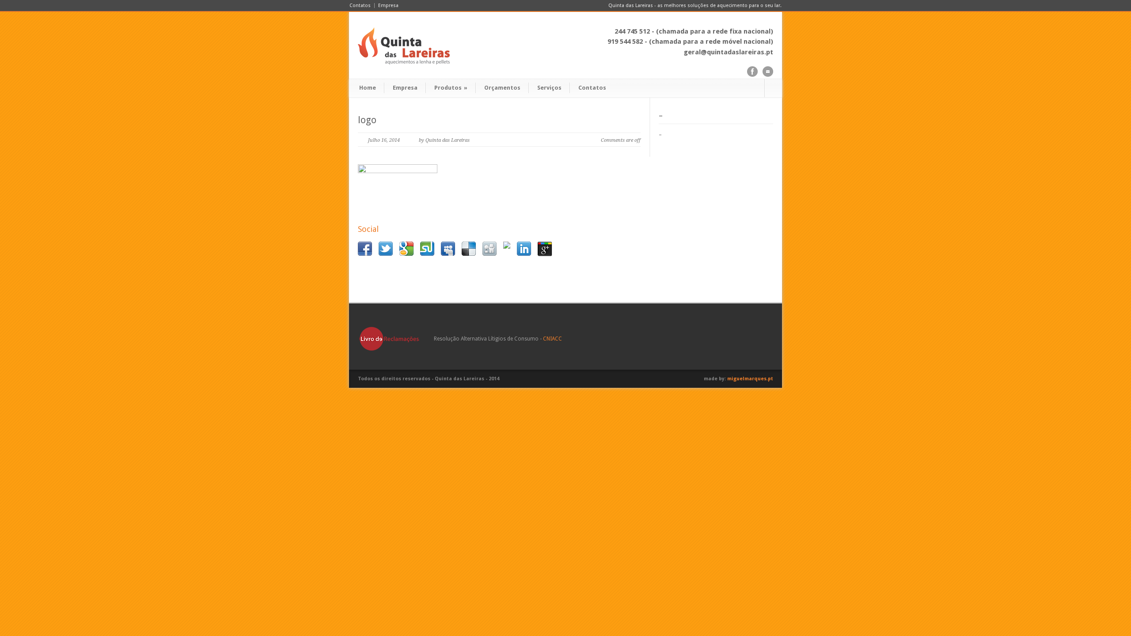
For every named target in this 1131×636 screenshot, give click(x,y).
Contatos (360, 5)
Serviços (549, 87)
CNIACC (552, 339)
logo (367, 119)
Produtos (450, 87)
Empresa (388, 5)
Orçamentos (502, 87)
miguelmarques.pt (750, 379)
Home (367, 87)
